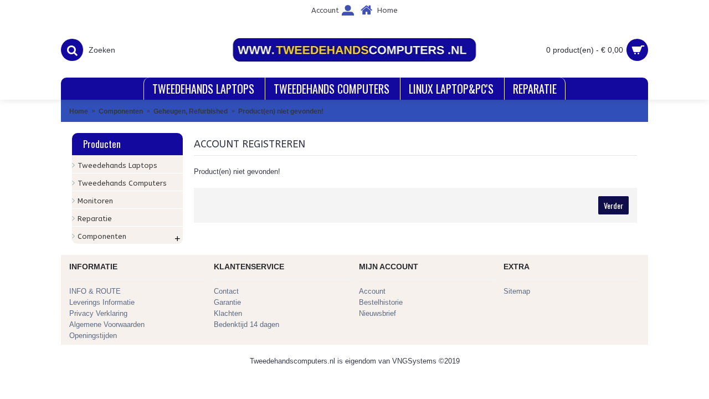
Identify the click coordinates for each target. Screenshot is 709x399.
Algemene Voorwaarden (107, 324)
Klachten (228, 313)
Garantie (227, 302)
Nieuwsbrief (377, 313)
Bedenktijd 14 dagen (246, 324)
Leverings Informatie (102, 302)
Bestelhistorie (381, 302)
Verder (613, 205)
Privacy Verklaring (98, 313)
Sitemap (517, 291)
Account (372, 291)
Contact (226, 291)
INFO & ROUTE (95, 291)
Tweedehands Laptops (117, 165)
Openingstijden (93, 335)
